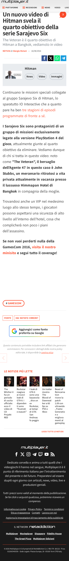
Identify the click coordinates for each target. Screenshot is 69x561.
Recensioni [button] (31, 7)
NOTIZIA (6, 50)
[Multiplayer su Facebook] (16, 454)
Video (57, 7)
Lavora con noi (49, 512)
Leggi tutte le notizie (53, 431)
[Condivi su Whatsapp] (57, 58)
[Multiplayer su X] (22, 454)
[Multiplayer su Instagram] (28, 454)
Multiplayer (12, 533)
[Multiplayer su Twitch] (41, 454)
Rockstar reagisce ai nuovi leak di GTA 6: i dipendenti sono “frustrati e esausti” (22, 400)
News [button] (47, 7)
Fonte (7, 317)
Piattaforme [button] (12, 7)
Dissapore (40, 533)
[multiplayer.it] (34, 447)
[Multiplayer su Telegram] (34, 454)
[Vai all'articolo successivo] (3, 358)
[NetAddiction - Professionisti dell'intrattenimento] (42, 527)
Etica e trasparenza (20, 512)
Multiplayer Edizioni (43, 538)
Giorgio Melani (20, 50)
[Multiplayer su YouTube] (47, 454)
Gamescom (13, 303)
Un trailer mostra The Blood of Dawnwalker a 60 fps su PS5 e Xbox (47, 400)
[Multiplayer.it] (14, 1)
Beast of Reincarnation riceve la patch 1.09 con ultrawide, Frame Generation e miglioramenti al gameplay (60, 406)
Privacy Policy (35, 509)
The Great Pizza (23, 538)
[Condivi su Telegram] (63, 58)
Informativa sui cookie (15, 509)
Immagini (56, 76)
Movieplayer (26, 533)
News (29, 76)
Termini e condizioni (54, 509)
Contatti (36, 512)
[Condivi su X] (51, 58)
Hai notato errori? (27, 317)
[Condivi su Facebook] (44, 58)
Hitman (30, 68)
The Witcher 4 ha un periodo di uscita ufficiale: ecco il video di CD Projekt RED (8, 403)
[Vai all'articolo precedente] (65, 358)
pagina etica (47, 352)
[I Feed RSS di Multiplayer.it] (53, 454)
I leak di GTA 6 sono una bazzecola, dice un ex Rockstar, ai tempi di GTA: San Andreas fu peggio (34, 405)
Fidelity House (54, 533)
